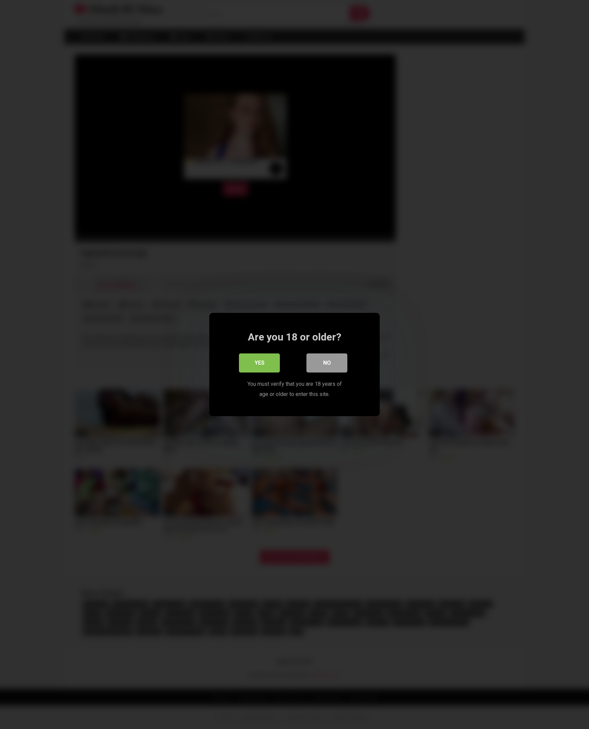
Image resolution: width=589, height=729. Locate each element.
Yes (260, 363)
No (327, 363)
